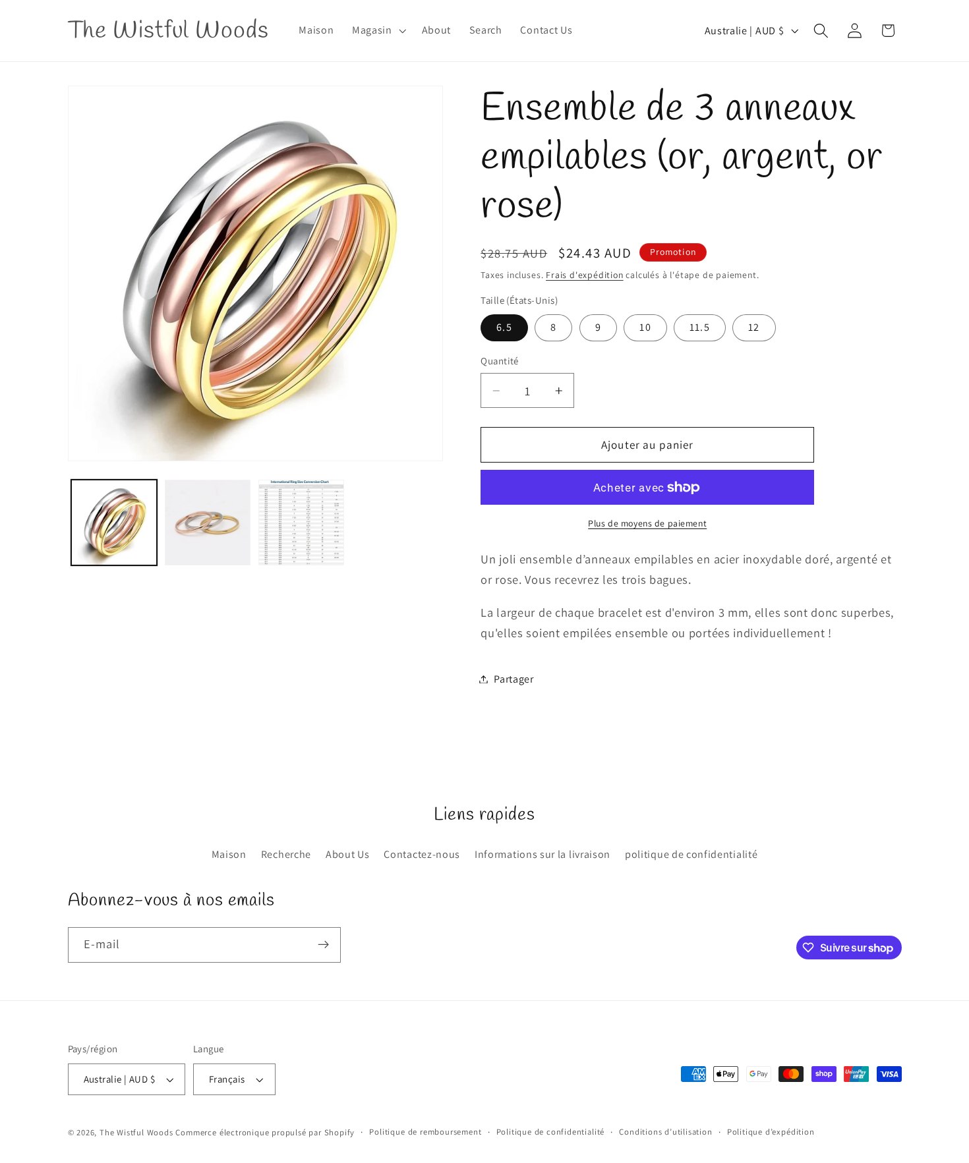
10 (645, 327)
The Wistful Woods (136, 1132)
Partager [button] (514, 679)
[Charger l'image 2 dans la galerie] (207, 522)
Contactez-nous (422, 854)
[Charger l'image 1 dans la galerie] (114, 522)
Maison (229, 854)
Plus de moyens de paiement (647, 523)
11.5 (700, 327)
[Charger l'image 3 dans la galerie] (301, 522)
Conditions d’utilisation (665, 1131)
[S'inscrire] (323, 945)
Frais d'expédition (585, 275)
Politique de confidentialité (550, 1131)
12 (753, 327)
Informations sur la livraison (542, 854)
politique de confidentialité (691, 854)
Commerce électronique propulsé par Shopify (265, 1132)
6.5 (504, 327)
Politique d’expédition (771, 1131)
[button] (378, 31)
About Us (348, 854)
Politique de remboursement (425, 1131)
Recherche (286, 854)
